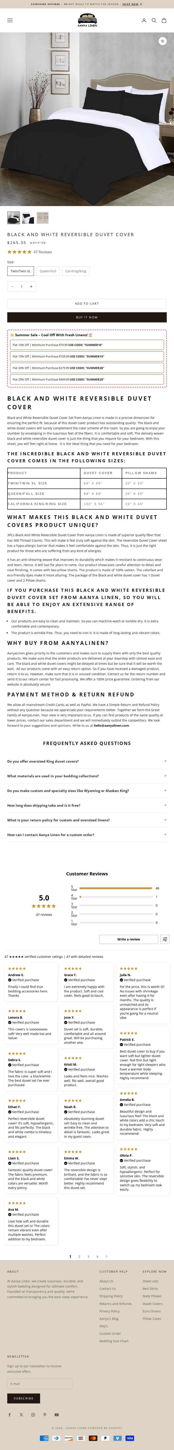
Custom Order (110, 1333)
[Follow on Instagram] (33, 1414)
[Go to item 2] (28, 218)
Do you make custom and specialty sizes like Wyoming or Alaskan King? (68, 790)
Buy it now (87, 317)
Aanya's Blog (108, 1318)
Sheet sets (150, 1281)
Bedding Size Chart (113, 1341)
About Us (106, 1281)
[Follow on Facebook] (9, 1414)
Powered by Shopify (105, 1428)
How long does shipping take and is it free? (43, 805)
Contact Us (107, 1288)
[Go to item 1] (13, 218)
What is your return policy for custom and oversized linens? (58, 820)
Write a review (128, 939)
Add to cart (87, 303)
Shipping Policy (111, 1296)
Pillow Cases (152, 1318)
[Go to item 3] (42, 218)
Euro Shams (152, 1311)
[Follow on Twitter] (21, 1414)
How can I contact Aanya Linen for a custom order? (50, 834)
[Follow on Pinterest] (45, 1414)
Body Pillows (152, 1296)
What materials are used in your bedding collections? (53, 776)
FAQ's (103, 1326)
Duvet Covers (153, 1304)
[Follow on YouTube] (56, 1414)
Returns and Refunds (115, 1304)
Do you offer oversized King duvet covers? (43, 761)
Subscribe (24, 1398)
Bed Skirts (150, 1288)
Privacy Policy (109, 1311)
